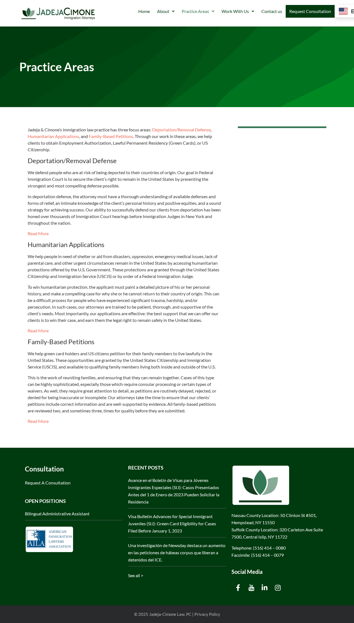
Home (144, 11)
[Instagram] (278, 587)
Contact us (271, 11)
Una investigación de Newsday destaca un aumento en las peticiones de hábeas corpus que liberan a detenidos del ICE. (176, 552)
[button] (165, 11)
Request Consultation (310, 11)
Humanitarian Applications (53, 136)
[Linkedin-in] (264, 587)
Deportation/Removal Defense (181, 129)
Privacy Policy (207, 614)
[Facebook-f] (238, 587)
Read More (38, 233)
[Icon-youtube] (251, 587)
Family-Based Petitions (111, 136)
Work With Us (235, 11)
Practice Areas (195, 11)
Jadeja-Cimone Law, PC (170, 614)
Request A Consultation (48, 482)
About (163, 11)
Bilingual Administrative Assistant (57, 513)
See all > (135, 575)
